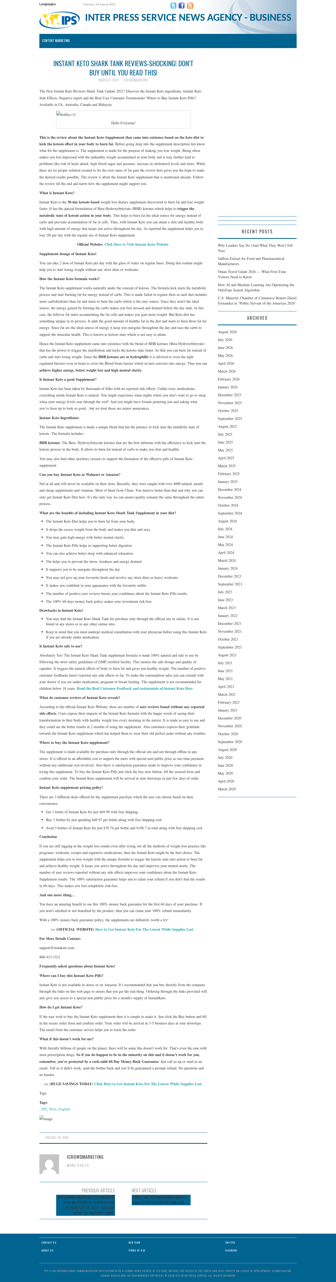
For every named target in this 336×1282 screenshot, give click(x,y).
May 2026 (225, 355)
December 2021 (229, 623)
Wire (52, 1108)
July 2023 (225, 591)
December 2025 (229, 394)
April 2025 (226, 457)
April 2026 (226, 363)
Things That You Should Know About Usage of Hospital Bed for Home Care (158, 1200)
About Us (47, 1250)
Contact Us (48, 1242)
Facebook (231, 1250)
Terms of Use (136, 1250)
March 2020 (227, 788)
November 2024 (230, 497)
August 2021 (227, 654)
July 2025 (225, 434)
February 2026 (229, 379)
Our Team (134, 1242)
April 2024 (226, 552)
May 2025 (225, 449)
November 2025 (230, 402)
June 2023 (225, 599)
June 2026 (225, 347)
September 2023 (230, 583)
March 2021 (227, 694)
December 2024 (229, 489)
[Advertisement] (257, 137)
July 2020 (225, 757)
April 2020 (226, 781)
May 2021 (225, 678)
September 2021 (230, 647)
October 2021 (228, 639)
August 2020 (227, 749)
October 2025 (228, 410)
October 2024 (228, 505)
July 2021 (225, 662)
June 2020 (225, 765)
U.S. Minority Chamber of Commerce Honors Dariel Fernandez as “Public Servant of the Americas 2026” (257, 300)
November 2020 (230, 725)
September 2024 (230, 513)
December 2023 (229, 576)
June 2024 (225, 536)
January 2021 (228, 710)
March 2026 (227, 371)
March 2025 (227, 465)
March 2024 (227, 560)
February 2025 (229, 473)
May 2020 (225, 773)
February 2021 (229, 702)
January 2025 (228, 481)
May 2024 (225, 544)
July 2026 (225, 339)
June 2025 (225, 442)
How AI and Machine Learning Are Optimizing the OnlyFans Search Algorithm (256, 287)
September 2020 (230, 741)
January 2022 (228, 615)
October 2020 (228, 733)
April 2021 (226, 686)
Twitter (230, 1242)
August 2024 (227, 520)
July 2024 (225, 528)
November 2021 (230, 631)
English (64, 1108)
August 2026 (227, 331)
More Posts (78, 1165)
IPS (44, 1108)
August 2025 (227, 426)
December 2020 (229, 717)
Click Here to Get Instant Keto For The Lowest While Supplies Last (148, 1084)
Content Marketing (56, 40)
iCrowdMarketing (135, 80)
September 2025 (230, 418)
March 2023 (227, 607)
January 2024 (228, 568)
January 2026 (228, 386)
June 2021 (225, 670)
